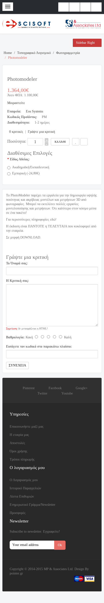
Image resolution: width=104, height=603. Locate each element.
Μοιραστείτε (16, 103)
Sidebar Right (86, 43)
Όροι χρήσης (18, 451)
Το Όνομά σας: (17, 263)
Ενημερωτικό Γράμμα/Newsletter (32, 504)
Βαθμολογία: (15, 337)
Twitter (42, 393)
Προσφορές (18, 513)
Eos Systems (34, 111)
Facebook (55, 388)
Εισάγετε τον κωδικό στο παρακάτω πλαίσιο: (39, 346)
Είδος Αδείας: (20, 159)
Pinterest (29, 388)
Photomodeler (17, 58)
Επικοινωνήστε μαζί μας (27, 426)
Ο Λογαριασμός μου (24, 480)
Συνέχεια (17, 365)
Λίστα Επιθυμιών (22, 496)
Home (8, 53)
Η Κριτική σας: (17, 281)
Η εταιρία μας (19, 435)
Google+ (82, 388)
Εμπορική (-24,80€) (26, 173)
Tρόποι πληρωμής (22, 459)
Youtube (67, 393)
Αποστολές (17, 443)
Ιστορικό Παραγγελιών (25, 488)
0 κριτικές (16, 132)
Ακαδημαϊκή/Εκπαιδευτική (30, 167)
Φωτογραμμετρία (68, 53)
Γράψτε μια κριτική (41, 132)
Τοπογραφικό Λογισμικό (34, 53)
